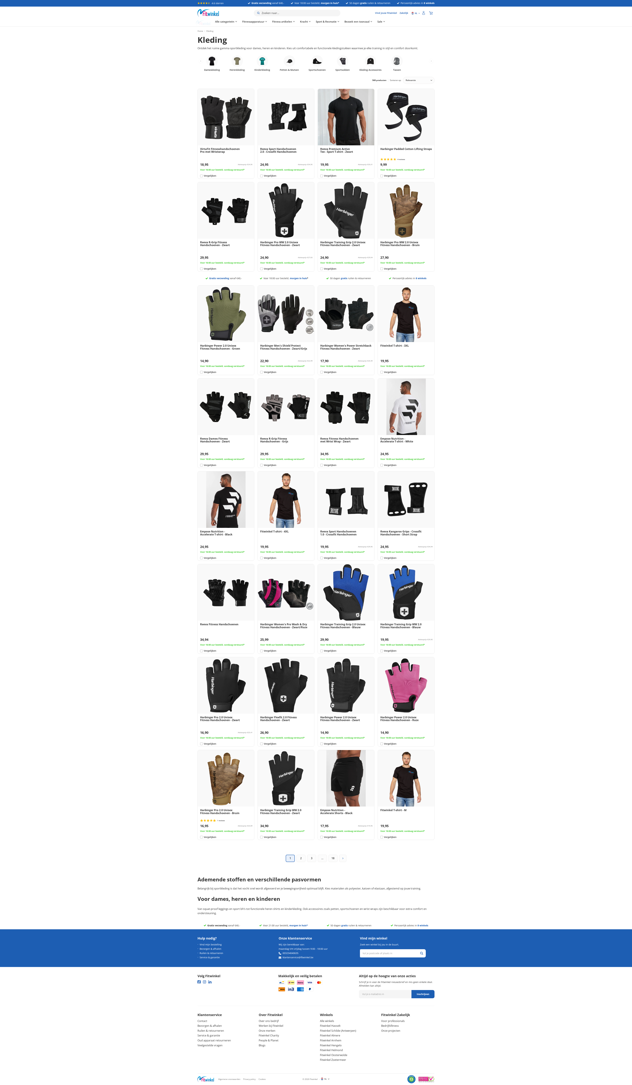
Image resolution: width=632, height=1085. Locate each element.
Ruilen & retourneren (211, 953)
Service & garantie (210, 957)
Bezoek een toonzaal (339, 21)
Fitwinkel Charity (269, 1035)
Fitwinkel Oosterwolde (333, 1055)
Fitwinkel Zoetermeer (333, 1060)
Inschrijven (423, 994)
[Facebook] (199, 981)
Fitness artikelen (265, 21)
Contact (202, 1021)
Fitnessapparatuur (236, 21)
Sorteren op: (395, 80)
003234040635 (290, 953)
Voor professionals (393, 1021)
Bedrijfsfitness (390, 1026)
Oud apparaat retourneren (214, 1040)
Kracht (286, 21)
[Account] (423, 13)
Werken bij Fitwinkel (271, 1026)
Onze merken (267, 1030)
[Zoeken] (422, 953)
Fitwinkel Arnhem (330, 1040)
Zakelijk (404, 12)
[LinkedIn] (209, 981)
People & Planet (268, 1040)
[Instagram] (204, 981)
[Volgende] (342, 858)
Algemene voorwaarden (229, 1079)
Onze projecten (390, 1030)
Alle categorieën (207, 21)
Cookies (262, 1079)
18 (332, 858)
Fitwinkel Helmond (331, 1050)
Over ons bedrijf (269, 1021)
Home (200, 31)
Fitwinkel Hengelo (331, 1045)
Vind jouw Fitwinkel (386, 12)
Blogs (262, 1045)
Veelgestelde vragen (210, 1045)
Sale (362, 21)
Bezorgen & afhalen (210, 948)
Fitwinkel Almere (330, 1035)
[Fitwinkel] (206, 1079)
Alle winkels (327, 1021)
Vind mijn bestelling (211, 944)
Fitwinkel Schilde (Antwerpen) (338, 1030)
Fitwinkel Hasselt (330, 1026)
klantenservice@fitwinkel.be (298, 957)
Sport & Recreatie (308, 21)
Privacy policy (249, 1079)
